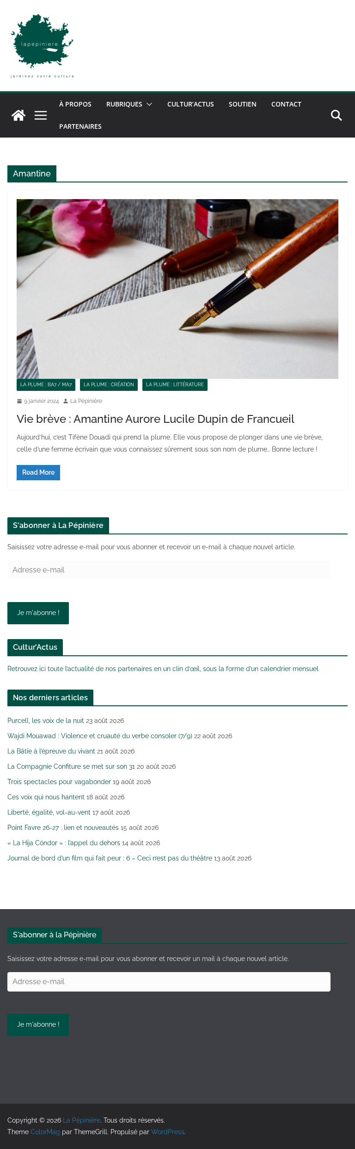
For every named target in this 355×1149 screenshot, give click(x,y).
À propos (75, 104)
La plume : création (109, 384)
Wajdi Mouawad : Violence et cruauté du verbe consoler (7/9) (99, 736)
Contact (286, 104)
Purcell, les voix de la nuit (45, 720)
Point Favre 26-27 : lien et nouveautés (63, 827)
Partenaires (80, 126)
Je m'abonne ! (38, 612)
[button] (147, 104)
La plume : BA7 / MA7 (46, 384)
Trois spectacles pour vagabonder (59, 781)
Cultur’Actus (190, 104)
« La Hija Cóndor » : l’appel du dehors (63, 843)
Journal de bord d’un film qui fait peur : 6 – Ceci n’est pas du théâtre (109, 858)
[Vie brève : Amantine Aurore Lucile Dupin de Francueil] (177, 288)
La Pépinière (86, 401)
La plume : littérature (175, 384)
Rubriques (124, 104)
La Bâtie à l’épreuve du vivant (51, 751)
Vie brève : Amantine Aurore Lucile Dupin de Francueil (155, 419)
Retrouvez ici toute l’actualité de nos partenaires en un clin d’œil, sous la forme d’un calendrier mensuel (162, 668)
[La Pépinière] (18, 115)
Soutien (243, 104)
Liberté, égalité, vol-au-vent (49, 812)
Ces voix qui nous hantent (46, 797)
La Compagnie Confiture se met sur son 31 (71, 766)
